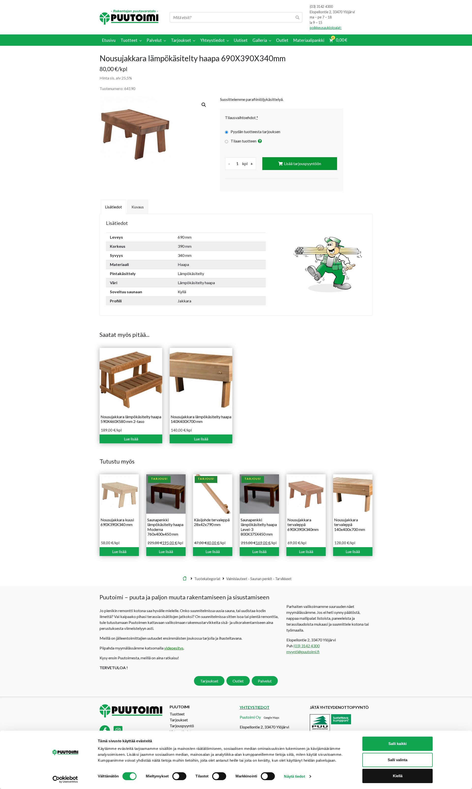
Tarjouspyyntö (182, 725)
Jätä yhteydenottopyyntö (339, 707)
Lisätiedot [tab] (113, 206)
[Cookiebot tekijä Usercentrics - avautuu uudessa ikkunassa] (65, 779)
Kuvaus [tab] (138, 206)
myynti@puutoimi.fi (303, 651)
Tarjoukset (209, 681)
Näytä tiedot (294, 776)
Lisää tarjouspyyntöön (302, 163)
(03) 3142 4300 (321, 6)
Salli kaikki (397, 744)
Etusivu (185, 578)
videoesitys (173, 648)
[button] (203, 104)
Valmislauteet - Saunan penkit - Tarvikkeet (259, 578)
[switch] (179, 776)
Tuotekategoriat (207, 578)
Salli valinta (397, 760)
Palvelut (265, 681)
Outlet (238, 681)
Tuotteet (177, 714)
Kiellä (397, 776)
